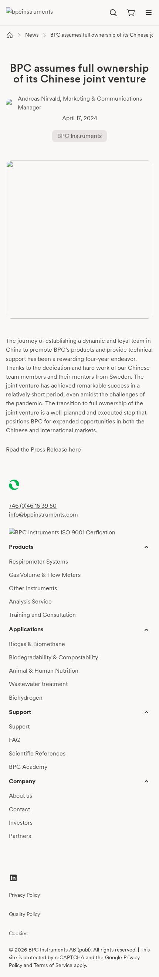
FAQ (15, 739)
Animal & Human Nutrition (43, 670)
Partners (20, 835)
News (31, 35)
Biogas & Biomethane (37, 644)
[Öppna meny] (148, 12)
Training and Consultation (42, 614)
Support (19, 726)
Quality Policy (24, 914)
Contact (19, 809)
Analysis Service (30, 601)
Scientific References (37, 753)
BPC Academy (28, 766)
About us (20, 795)
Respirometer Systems (38, 561)
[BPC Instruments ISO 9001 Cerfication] (62, 532)
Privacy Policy (24, 895)
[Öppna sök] (113, 12)
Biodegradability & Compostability (53, 657)
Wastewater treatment (38, 683)
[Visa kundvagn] (130, 12)
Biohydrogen (26, 697)
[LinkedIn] (13, 877)
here (75, 449)
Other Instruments (33, 588)
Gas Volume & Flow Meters (45, 574)
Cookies (18, 933)
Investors (21, 822)
